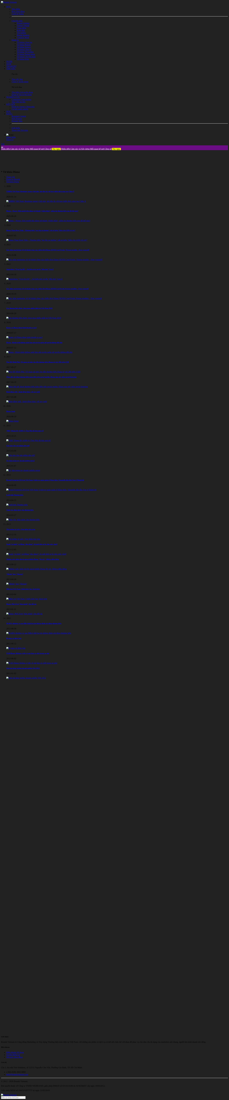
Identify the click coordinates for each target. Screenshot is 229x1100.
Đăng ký (10, 139)
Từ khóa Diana (12, 182)
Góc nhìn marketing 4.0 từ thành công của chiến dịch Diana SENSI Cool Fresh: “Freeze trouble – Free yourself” (48, 250)
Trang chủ (10, 177)
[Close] (2, 147)
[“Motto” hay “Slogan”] (16, 584)
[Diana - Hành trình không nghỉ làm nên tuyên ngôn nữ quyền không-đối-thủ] (39, 352)
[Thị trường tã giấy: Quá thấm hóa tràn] (23, 539)
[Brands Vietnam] (9, 2)
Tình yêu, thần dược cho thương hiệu (20, 510)
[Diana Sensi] (12, 421)
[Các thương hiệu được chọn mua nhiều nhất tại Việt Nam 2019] (33, 318)
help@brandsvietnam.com (17, 1074)
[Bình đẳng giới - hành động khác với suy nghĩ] (26, 401)
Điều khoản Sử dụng (15, 1052)
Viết (3, 144)
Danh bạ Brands (13, 179)
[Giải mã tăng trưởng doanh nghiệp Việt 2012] (26, 678)
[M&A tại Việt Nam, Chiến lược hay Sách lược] (26, 599)
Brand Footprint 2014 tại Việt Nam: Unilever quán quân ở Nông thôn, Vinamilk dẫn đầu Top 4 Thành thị (45, 480)
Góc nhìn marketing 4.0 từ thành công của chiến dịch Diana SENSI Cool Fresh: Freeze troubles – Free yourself (47, 289)
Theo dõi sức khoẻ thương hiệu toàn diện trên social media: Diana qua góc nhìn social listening (41, 377)
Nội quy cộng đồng (14, 1057)
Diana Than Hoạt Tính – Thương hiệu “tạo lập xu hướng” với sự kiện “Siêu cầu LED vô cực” (41, 230)
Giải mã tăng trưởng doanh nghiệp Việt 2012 (23, 668)
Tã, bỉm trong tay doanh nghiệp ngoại (20, 461)
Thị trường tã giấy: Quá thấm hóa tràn (20, 529)
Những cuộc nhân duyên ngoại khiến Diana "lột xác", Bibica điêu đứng (32, 559)
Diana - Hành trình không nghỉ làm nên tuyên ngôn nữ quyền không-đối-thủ (34, 343)
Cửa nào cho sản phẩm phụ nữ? (18, 446)
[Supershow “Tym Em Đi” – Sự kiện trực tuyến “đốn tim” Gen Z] (34, 279)
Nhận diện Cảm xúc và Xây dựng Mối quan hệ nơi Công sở (30, 149)
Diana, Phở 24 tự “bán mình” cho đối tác (21, 604)
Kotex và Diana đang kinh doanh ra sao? (21, 328)
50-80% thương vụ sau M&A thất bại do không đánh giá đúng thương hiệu (33, 623)
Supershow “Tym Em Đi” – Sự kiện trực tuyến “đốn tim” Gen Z (30, 269)
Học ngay (56, 149)
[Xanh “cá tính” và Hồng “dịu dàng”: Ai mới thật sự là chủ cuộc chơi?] (36, 554)
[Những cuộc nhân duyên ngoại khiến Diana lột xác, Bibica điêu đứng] (36, 569)
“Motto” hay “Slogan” (14, 574)
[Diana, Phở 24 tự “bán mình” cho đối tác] (24, 614)
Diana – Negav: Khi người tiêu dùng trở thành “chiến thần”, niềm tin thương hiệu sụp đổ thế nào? (42, 211)
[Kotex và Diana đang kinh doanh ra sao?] (24, 337)
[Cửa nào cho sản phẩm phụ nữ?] (20, 455)
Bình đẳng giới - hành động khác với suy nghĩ (23, 392)
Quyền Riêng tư (13, 1055)
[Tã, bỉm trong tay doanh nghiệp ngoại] (23, 470)
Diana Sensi (10, 411)
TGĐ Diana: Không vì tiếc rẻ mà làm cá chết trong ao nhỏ (27, 653)
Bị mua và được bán (13, 638)
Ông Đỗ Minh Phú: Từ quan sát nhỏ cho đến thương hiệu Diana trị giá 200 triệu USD (37, 362)
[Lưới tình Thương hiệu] (17, 505)
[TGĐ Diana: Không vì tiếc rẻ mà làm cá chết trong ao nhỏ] (31, 663)
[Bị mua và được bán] (15, 648)
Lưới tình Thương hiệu (14, 495)
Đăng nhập (11, 137)
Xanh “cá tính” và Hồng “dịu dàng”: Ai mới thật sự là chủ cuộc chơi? (32, 544)
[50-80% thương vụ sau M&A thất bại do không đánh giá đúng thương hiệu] (38, 633)
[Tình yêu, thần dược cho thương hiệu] (23, 520)
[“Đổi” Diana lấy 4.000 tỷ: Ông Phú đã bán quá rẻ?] (28, 440)
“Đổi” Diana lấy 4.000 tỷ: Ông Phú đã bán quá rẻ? (25, 431)
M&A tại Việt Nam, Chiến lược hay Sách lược (23, 589)
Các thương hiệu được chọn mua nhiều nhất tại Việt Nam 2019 (29, 308)
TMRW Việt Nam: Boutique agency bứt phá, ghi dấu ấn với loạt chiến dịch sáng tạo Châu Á (40, 191)
